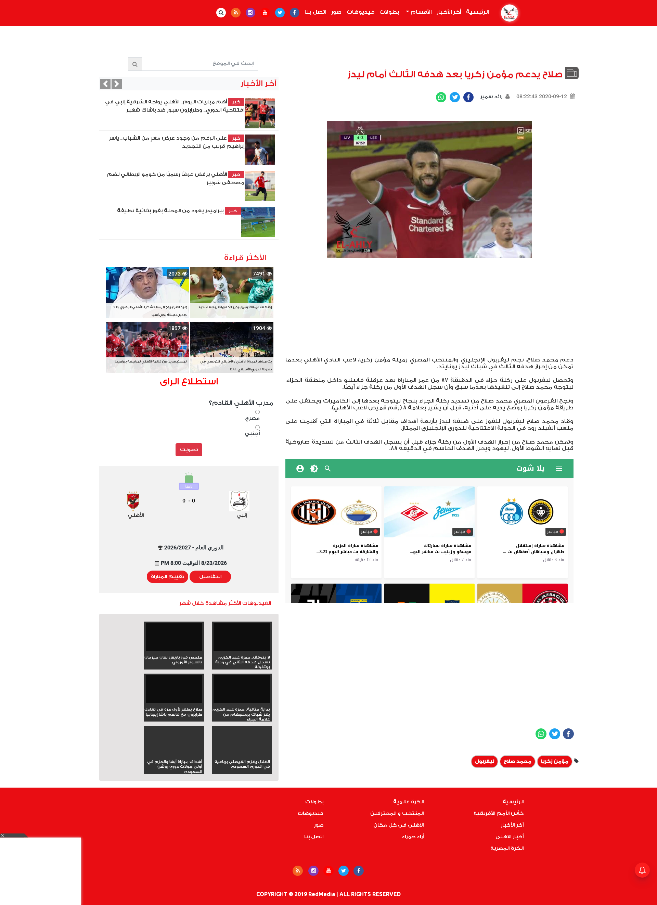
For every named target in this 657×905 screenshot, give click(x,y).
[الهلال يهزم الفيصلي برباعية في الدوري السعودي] (242, 753)
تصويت (189, 449)
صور (336, 12)
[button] (105, 84)
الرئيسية (476, 12)
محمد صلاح (517, 761)
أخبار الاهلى (509, 837)
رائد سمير (490, 97)
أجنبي (252, 433)
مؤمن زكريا (554, 761)
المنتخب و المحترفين (397, 813)
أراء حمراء (413, 837)
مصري (251, 418)
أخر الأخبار (449, 12)
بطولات (389, 12)
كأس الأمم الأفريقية (499, 813)
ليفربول (484, 761)
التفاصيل (210, 576)
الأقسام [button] (420, 12)
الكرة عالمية (408, 802)
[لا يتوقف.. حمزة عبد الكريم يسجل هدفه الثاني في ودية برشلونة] (242, 639)
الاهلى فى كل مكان (398, 825)
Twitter (455, 97)
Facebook (468, 97)
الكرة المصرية (507, 848)
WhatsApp (441, 97)
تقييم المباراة (167, 576)
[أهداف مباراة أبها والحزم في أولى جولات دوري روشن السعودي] (174, 753)
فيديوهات (360, 12)
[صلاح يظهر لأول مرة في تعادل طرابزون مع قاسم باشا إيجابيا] (174, 691)
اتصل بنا (315, 12)
